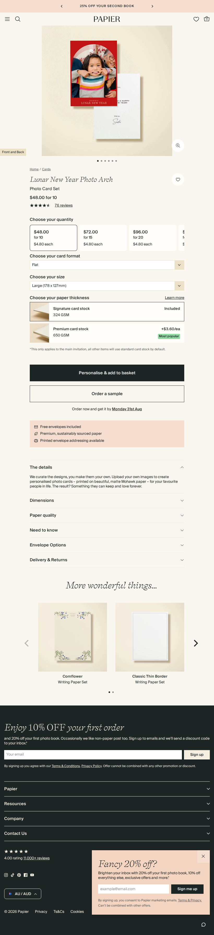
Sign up (197, 755)
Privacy (41, 911)
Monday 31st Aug (127, 409)
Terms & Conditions (66, 766)
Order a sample (107, 393)
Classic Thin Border (149, 676)
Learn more (174, 297)
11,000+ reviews (36, 858)
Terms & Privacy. (190, 900)
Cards (46, 169)
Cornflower (72, 676)
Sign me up (187, 889)
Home (34, 169)
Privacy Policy (91, 766)
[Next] (195, 643)
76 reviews (64, 205)
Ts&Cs (59, 911)
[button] (203, 856)
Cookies (77, 911)
